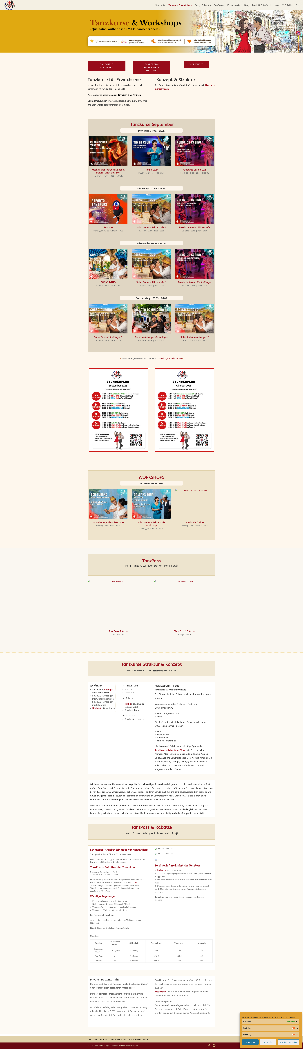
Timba (128, 704)
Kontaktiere (160, 991)
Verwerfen (268, 1042)
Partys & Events (203, 5)
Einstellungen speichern (288, 1042)
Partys (133, 882)
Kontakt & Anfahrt (261, 5)
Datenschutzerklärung (138, 1039)
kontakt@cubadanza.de (170, 358)
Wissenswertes (234, 5)
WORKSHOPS (196, 64)
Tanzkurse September (106, 66)
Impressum (92, 1039)
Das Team (219, 5)
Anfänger (108, 689)
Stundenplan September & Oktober (151, 67)
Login (276, 5)
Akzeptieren (250, 1042)
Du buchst (162, 870)
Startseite (160, 5)
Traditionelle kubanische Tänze (170, 750)
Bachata (96, 708)
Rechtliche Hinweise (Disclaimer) (113, 1039)
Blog (246, 5)
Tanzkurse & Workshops (180, 5)
